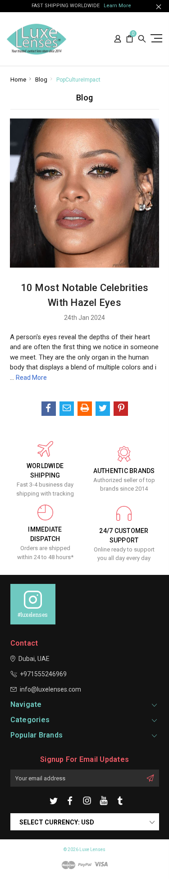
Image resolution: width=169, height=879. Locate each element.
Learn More (117, 6)
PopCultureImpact (78, 80)
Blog (41, 79)
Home (18, 79)
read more (31, 377)
